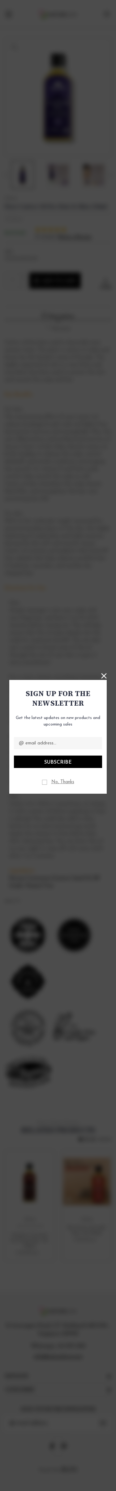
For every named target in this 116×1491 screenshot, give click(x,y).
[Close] (104, 675)
